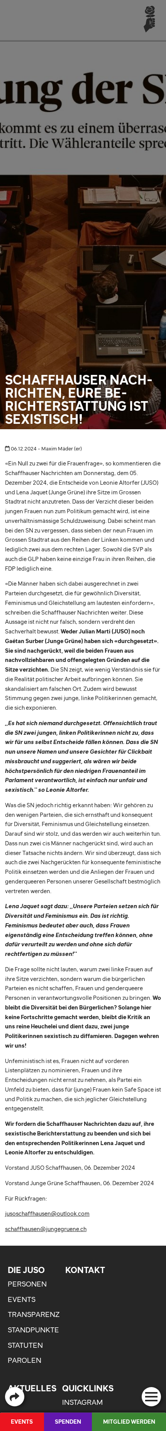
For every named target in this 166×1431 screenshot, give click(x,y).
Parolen (24, 1360)
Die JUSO (26, 1270)
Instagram (82, 1402)
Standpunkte (33, 1330)
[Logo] (149, 19)
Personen (27, 1284)
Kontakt (85, 1270)
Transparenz (33, 1314)
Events (22, 1299)
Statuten (25, 1345)
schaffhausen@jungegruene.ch (45, 1229)
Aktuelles (32, 1388)
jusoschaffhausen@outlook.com (47, 1213)
